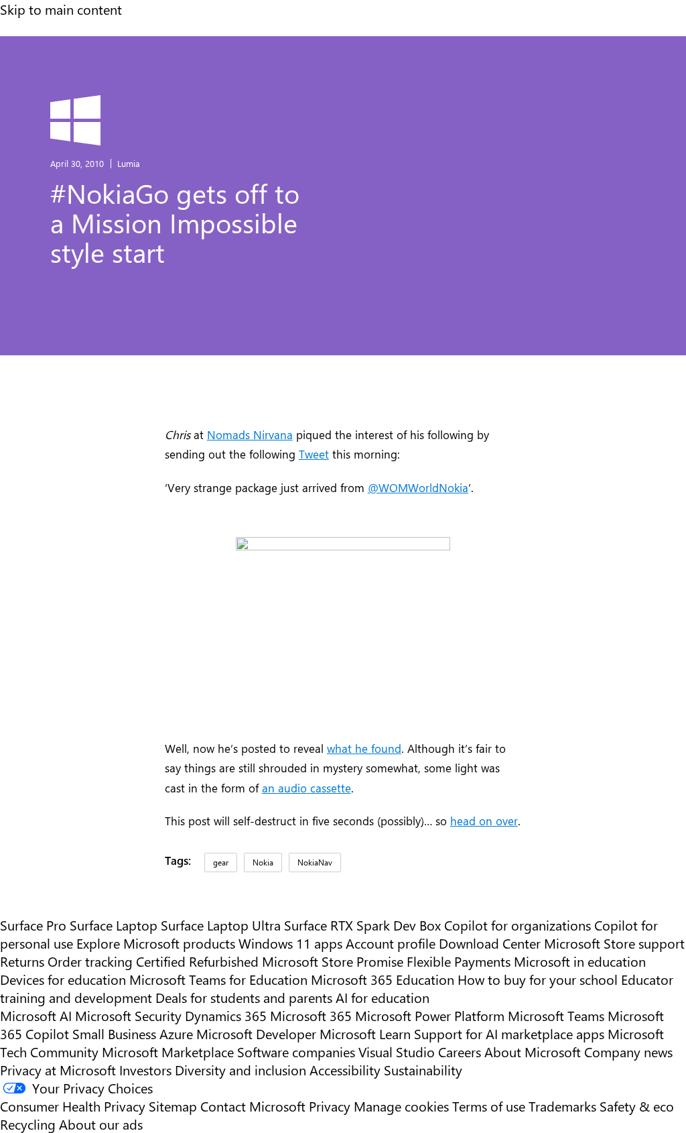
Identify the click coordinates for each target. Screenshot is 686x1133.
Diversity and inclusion (240, 1070)
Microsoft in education (580, 961)
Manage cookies (401, 1106)
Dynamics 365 (226, 1015)
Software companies (296, 1051)
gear (220, 862)
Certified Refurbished (197, 961)
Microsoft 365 (311, 1015)
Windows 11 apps (290, 943)
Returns (22, 961)
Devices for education (63, 979)
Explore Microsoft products (155, 943)
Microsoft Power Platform (429, 1015)
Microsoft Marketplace (168, 1051)
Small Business (114, 1033)
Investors (145, 1070)
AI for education (382, 997)
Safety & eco (637, 1106)
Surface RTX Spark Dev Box (362, 925)
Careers (459, 1051)
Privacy (331, 1106)
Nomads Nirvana (250, 434)
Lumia (128, 163)
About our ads (101, 1124)
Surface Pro (33, 925)
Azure (176, 1033)
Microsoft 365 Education (382, 979)
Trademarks (562, 1106)
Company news (628, 1051)
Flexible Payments (458, 961)
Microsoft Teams (556, 1015)
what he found (364, 748)
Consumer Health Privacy (72, 1106)
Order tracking (90, 961)
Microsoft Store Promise (332, 961)
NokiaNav (314, 862)
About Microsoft (532, 1051)
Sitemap (173, 1106)
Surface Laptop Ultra (221, 925)
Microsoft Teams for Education (218, 979)
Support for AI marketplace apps (509, 1033)
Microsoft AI (36, 1015)
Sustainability (423, 1070)
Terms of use (488, 1106)
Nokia (263, 862)
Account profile (390, 943)
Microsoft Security (128, 1015)
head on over (484, 820)
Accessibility (345, 1070)
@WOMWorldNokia (418, 487)
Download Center (490, 943)
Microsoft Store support (614, 943)
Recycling (28, 1124)
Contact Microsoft (252, 1106)
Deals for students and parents (243, 997)
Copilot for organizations (517, 925)
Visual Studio (396, 1051)
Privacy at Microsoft (58, 1070)
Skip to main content (61, 9)
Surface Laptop (113, 925)
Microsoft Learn (365, 1033)
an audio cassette (306, 787)
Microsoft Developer (256, 1033)
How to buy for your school (538, 979)
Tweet (314, 453)
